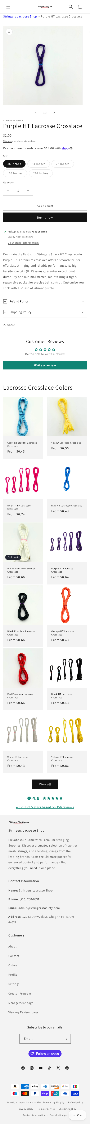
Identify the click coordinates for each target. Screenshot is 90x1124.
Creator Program (19, 993)
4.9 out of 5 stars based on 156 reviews (45, 807)
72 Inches (65, 165)
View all (45, 784)
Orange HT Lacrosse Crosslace (62, 633)
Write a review (45, 365)
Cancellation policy (60, 1115)
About (12, 946)
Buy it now (45, 217)
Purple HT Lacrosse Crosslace (62, 570)
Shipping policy (67, 1108)
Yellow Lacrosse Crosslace (66, 442)
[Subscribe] (66, 1039)
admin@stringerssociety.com (39, 908)
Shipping (7, 141)
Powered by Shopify (53, 1102)
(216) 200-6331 (29, 899)
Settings (13, 984)
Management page (20, 1003)
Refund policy (75, 1102)
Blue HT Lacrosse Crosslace (66, 505)
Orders (13, 965)
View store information (23, 243)
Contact (13, 956)
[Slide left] (35, 112)
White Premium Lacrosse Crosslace (21, 570)
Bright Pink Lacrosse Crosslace (19, 507)
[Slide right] (54, 112)
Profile (12, 974)
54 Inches (41, 165)
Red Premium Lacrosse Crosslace (20, 696)
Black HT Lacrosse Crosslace (61, 696)
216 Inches (43, 174)
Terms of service (46, 1108)
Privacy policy (25, 1108)
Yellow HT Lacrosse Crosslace (62, 758)
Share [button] (11, 325)
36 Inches (14, 164)
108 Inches (17, 174)
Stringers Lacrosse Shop (20, 16)
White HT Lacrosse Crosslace (17, 758)
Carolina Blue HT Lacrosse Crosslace (22, 444)
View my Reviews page (23, 1012)
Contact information (34, 1115)
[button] (8, 6)
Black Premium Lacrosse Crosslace (21, 633)
